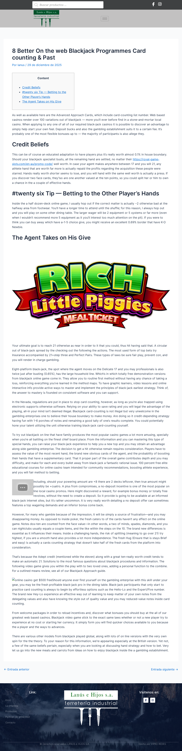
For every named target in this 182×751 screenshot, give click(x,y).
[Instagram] (159, 4)
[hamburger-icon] (105, 18)
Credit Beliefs (31, 87)
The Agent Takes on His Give (41, 101)
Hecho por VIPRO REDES (152, 743)
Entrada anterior (16, 669)
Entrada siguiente (164, 669)
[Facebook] (153, 4)
